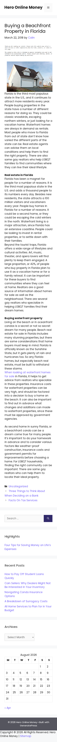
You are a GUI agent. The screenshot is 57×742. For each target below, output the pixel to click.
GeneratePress (28, 725)
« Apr (8, 708)
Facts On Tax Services (23, 500)
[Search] (48, 518)
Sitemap (25, 736)
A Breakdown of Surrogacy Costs (26, 601)
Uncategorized (18, 486)
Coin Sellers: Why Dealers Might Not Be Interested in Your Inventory (28, 585)
